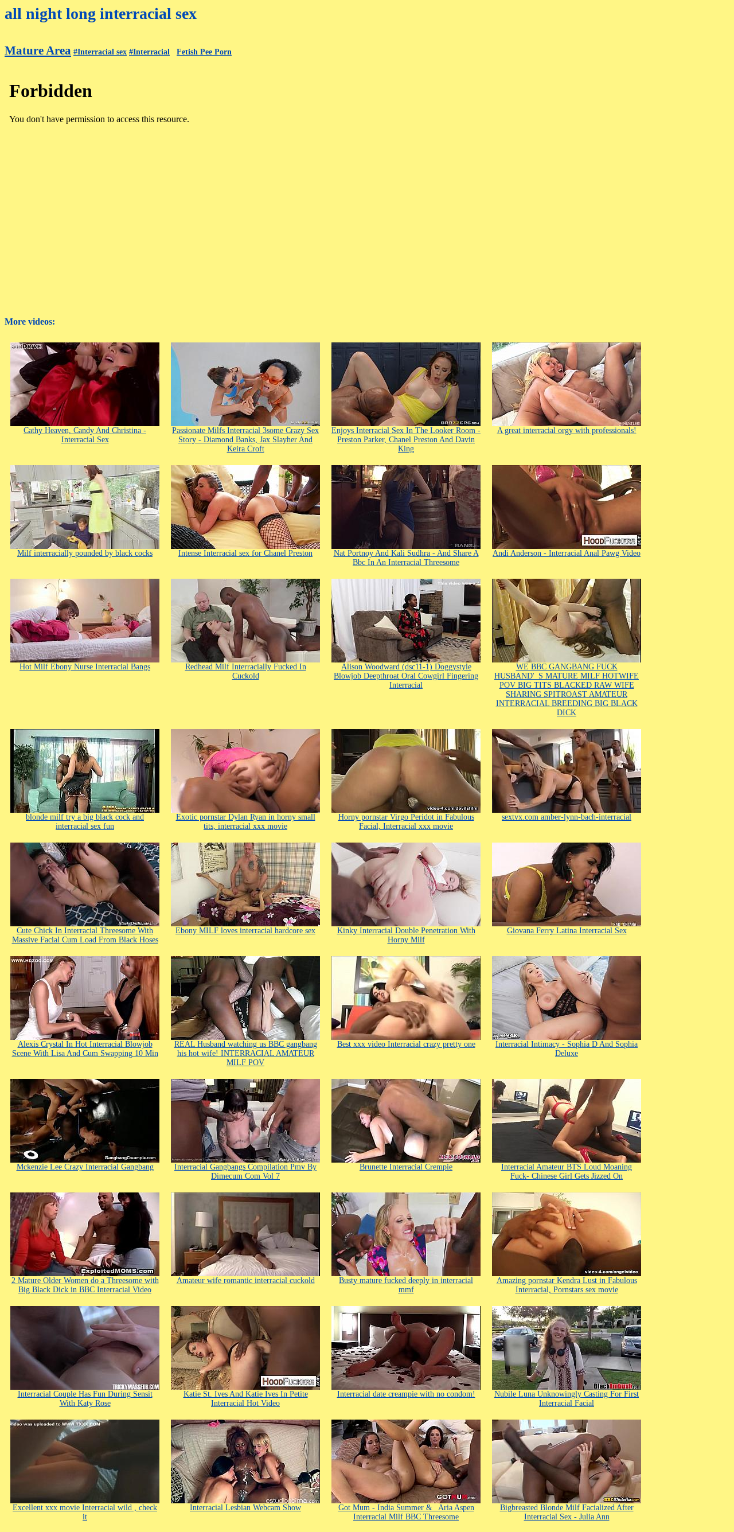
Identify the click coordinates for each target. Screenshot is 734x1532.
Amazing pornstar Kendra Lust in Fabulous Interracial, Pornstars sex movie (567, 1285)
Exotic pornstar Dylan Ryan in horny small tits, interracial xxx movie (245, 822)
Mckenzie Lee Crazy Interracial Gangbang (85, 1167)
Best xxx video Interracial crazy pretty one (406, 1044)
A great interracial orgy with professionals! (567, 430)
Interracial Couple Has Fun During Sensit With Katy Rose (85, 1399)
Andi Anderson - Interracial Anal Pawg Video (567, 553)
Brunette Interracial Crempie (406, 1167)
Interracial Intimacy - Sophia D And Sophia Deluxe (566, 1049)
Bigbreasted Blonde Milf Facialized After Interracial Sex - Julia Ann (567, 1512)
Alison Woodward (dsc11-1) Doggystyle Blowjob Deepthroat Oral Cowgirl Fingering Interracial (406, 675)
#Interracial (149, 52)
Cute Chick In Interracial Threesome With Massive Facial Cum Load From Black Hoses (85, 935)
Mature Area (38, 50)
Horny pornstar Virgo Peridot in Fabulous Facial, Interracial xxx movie (406, 822)
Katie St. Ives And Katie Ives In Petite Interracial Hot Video (246, 1399)
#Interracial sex (100, 52)
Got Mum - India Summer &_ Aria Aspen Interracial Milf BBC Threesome (406, 1512)
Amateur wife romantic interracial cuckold (246, 1280)
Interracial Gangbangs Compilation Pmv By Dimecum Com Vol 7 (245, 1171)
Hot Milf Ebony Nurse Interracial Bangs (84, 666)
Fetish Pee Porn (204, 52)
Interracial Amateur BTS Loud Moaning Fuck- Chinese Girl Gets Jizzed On (566, 1171)
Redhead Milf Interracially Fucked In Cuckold (245, 671)
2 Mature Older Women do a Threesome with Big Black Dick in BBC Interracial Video (85, 1285)
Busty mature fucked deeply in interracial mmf (406, 1285)
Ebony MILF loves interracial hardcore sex (245, 930)
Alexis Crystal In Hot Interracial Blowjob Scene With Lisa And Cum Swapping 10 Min (85, 1049)
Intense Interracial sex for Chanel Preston (245, 553)
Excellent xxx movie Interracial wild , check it (85, 1512)
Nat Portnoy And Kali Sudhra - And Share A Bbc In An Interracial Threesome (406, 558)
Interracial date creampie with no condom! (406, 1394)
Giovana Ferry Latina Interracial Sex (567, 930)
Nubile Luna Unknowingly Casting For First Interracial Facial (566, 1399)
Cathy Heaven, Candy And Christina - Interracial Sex (85, 435)
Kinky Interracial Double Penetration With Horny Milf (406, 935)
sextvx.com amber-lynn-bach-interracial (566, 817)
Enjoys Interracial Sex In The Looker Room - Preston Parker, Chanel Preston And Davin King (406, 439)
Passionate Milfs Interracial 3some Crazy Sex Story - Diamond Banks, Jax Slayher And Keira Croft (245, 439)
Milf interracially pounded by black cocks (85, 553)
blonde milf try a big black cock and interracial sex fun (85, 822)
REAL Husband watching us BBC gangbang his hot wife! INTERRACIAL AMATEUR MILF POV (245, 1053)
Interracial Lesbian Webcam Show (245, 1507)
